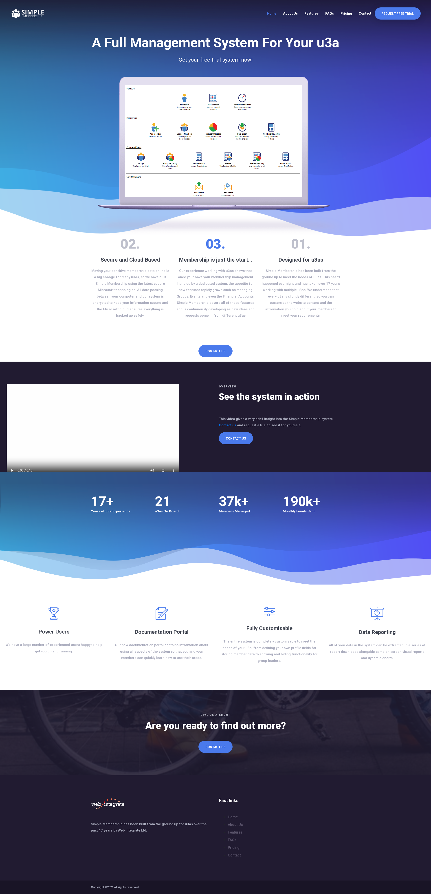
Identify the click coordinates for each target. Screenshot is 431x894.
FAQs (329, 13)
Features (311, 13)
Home (271, 13)
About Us (290, 13)
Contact (365, 13)
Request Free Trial (398, 14)
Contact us (227, 425)
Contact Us (215, 351)
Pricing (346, 13)
